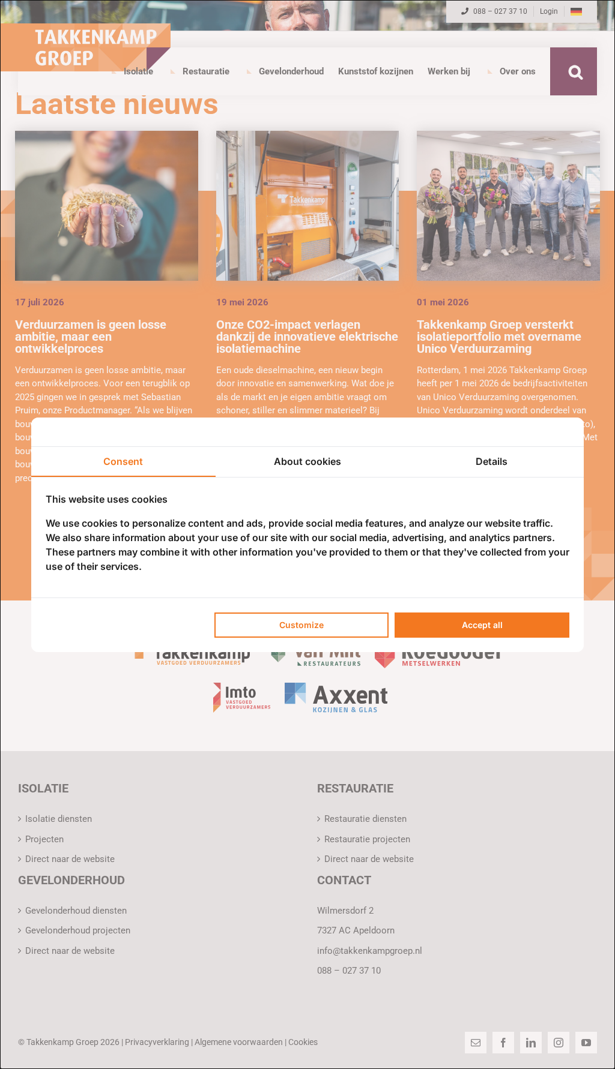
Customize (301, 625)
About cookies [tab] (307, 461)
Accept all (482, 625)
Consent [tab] (123, 461)
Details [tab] (491, 461)
